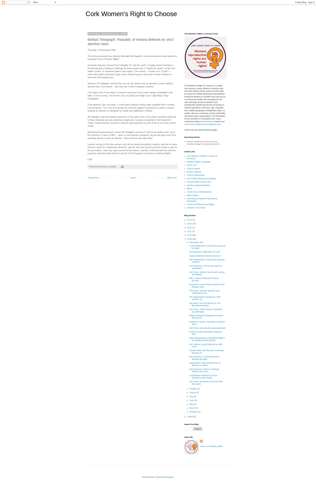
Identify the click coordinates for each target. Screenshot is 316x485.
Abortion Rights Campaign (199, 162)
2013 (189, 224)
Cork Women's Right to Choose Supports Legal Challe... (203, 376)
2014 (189, 220)
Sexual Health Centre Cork (199, 182)
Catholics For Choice (196, 208)
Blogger (170, 477)
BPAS (189, 188)
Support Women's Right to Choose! (205, 256)
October (193, 389)
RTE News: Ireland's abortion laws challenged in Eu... (204, 292)
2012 (189, 227)
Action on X (192, 165)
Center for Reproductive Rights (200, 204)
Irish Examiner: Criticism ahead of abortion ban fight (204, 358)
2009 (189, 239)
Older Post (172, 178)
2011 (189, 231)
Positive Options (194, 172)
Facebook (206, 130)
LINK (90, 159)
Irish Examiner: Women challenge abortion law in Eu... (204, 370)
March (193, 408)
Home (133, 178)
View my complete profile (211, 446)
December (194, 242)
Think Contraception (196, 175)
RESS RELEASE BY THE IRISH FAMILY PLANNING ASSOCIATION (207, 339)
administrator (206, 121)
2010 (189, 235)
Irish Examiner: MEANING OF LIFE (204, 252)
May (192, 404)
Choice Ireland (193, 168)
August (193, 392)
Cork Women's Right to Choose (131, 13)
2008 (189, 417)
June (192, 400)
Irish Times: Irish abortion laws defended (207, 328)
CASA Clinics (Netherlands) (199, 192)
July (192, 396)
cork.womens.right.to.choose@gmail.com (202, 124)
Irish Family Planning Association (201, 178)
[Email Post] (122, 167)
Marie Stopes (193, 195)
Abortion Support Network (198, 185)
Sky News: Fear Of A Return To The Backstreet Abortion (204, 304)
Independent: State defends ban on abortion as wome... (205, 364)
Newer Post (93, 178)
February (194, 412)
